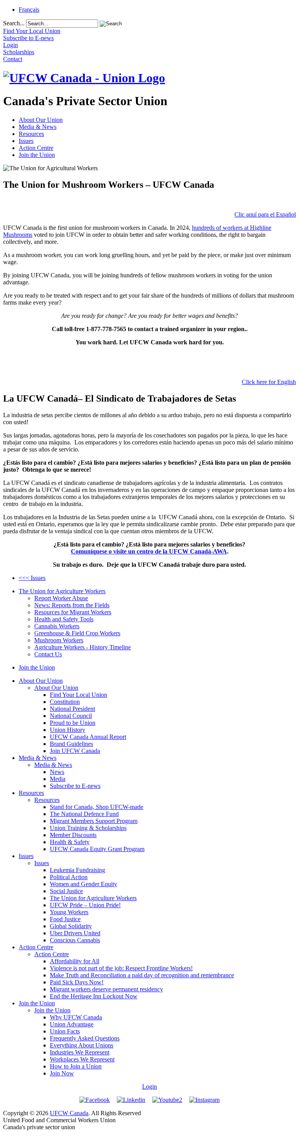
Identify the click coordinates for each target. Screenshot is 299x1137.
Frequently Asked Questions (85, 1038)
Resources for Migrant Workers (72, 612)
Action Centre (36, 148)
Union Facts (65, 1031)
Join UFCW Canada (75, 750)
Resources (31, 133)
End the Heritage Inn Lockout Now (93, 996)
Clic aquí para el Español (265, 214)
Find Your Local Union (78, 694)
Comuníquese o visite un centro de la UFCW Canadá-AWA (149, 551)
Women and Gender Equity (83, 884)
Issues (26, 140)
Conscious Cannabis (75, 940)
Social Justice (66, 891)
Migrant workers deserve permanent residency (106, 989)
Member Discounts (73, 835)
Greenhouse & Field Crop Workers (77, 633)
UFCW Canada (69, 1113)
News (57, 772)
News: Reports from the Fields (71, 605)
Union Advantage (71, 1024)
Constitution (65, 701)
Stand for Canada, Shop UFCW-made (96, 807)
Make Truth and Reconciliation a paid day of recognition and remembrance (142, 975)
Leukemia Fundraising (77, 870)
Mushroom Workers (58, 640)
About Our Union (41, 119)
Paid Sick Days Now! (77, 982)
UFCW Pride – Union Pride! (85, 905)
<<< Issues (32, 578)
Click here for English (269, 382)
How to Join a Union (76, 1066)
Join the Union (37, 155)
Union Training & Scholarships (88, 828)
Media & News (37, 126)
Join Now (62, 1073)
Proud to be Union (72, 722)
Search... (14, 23)
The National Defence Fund (84, 814)
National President (72, 708)
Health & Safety (70, 842)
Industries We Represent (79, 1052)
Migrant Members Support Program (93, 821)
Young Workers (69, 912)
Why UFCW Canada (76, 1017)
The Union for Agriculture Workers (62, 591)
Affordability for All (74, 961)
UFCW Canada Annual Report (88, 736)
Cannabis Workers (56, 626)
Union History (67, 729)
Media (57, 779)
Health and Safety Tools (63, 619)
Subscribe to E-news (75, 786)
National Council (71, 715)
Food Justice (65, 919)
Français (29, 9)
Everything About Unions (81, 1045)
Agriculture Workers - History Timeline (82, 647)
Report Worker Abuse (61, 598)
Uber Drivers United (75, 933)
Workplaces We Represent (82, 1059)
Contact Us (48, 654)
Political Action (69, 877)
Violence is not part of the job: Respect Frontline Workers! (121, 968)
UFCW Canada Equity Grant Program (97, 849)
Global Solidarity (71, 926)
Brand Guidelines (71, 743)
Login (149, 1086)
